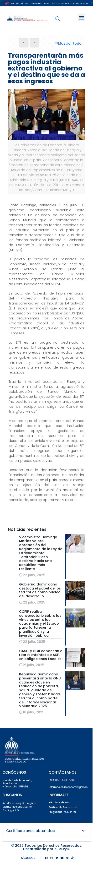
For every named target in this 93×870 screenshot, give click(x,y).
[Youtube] (62, 858)
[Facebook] (46, 858)
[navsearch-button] (57, 15)
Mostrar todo (70, 43)
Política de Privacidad (63, 807)
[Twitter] (56, 858)
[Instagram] (51, 858)
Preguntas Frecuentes (62, 812)
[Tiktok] (72, 858)
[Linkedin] (67, 858)
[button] (81, 17)
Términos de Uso (59, 802)
